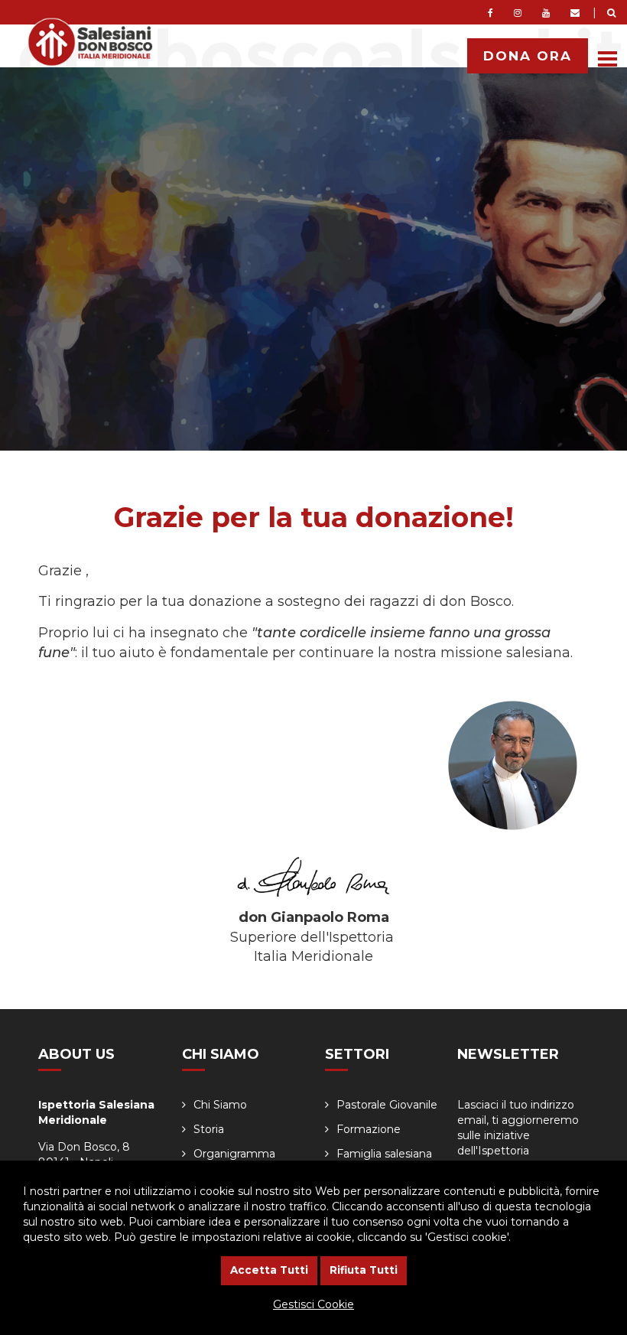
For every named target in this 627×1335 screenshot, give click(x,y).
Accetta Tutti (269, 1270)
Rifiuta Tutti (364, 1270)
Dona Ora (527, 55)
